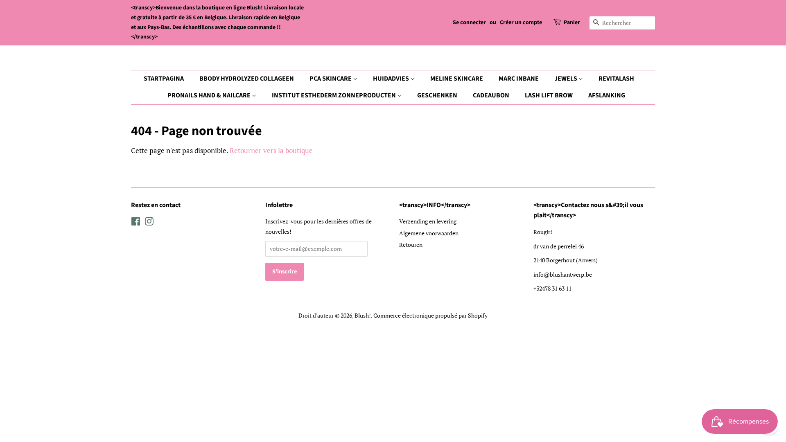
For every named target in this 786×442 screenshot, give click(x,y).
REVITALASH (616, 78)
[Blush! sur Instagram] (149, 223)
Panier (572, 22)
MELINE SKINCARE (456, 78)
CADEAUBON (491, 95)
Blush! (363, 315)
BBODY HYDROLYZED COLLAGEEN (246, 78)
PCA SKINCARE (331, 78)
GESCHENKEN (437, 95)
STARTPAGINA (164, 78)
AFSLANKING (606, 95)
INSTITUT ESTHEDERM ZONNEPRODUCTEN (334, 95)
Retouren (410, 244)
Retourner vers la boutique (271, 150)
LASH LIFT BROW (549, 95)
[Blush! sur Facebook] (135, 223)
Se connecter (469, 22)
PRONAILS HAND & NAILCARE (209, 95)
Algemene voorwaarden (428, 233)
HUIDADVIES (391, 78)
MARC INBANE (519, 78)
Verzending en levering (427, 221)
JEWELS (566, 78)
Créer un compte (521, 22)
